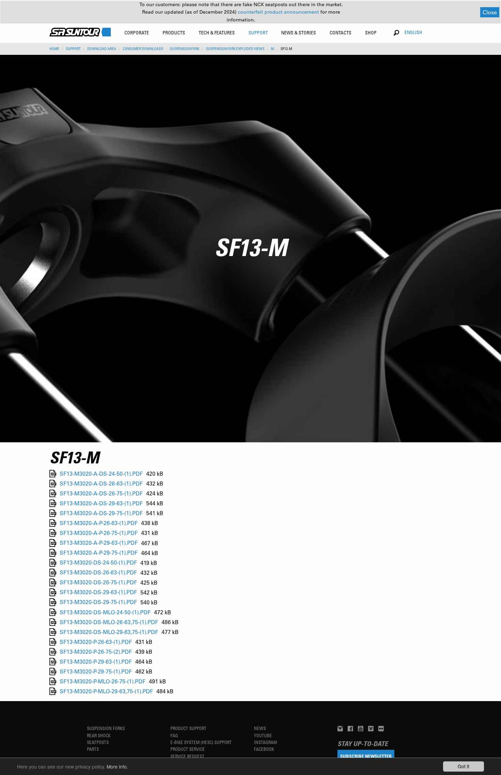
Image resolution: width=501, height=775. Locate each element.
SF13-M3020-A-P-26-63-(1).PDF (99, 522)
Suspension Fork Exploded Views (235, 48)
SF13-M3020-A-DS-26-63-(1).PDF (101, 483)
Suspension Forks (106, 728)
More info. (117, 766)
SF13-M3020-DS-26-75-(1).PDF (98, 582)
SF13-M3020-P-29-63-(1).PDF (96, 661)
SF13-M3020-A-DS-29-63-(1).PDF (101, 503)
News (260, 728)
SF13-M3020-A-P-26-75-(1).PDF (99, 532)
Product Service (187, 749)
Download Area (101, 48)
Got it (463, 766)
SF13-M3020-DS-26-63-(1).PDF (98, 572)
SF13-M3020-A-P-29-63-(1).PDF (99, 543)
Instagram (265, 742)
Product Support (188, 728)
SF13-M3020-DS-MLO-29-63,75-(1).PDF (109, 631)
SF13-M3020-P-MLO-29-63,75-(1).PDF (106, 691)
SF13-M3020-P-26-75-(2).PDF (96, 651)
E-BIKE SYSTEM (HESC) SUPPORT (201, 742)
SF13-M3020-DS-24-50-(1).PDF (98, 562)
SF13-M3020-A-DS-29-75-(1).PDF (101, 513)
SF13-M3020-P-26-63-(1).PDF (96, 641)
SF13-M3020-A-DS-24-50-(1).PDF (101, 473)
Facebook (264, 749)
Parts (93, 749)
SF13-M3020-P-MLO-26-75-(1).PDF (103, 681)
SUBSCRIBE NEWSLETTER (366, 756)
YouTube (263, 735)
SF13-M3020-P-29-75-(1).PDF (96, 671)
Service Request (187, 756)
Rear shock (98, 735)
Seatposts (98, 742)
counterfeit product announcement (279, 12)
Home (54, 48)
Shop (371, 32)
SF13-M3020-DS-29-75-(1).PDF (98, 602)
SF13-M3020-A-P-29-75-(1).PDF (99, 552)
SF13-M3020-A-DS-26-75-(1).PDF (101, 493)
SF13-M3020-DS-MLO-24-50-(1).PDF (105, 612)
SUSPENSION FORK (184, 48)
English (413, 32)
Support (73, 48)
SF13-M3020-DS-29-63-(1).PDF (98, 592)
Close (490, 12)
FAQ (174, 735)
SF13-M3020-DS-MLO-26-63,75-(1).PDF (109, 622)
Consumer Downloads (143, 48)
